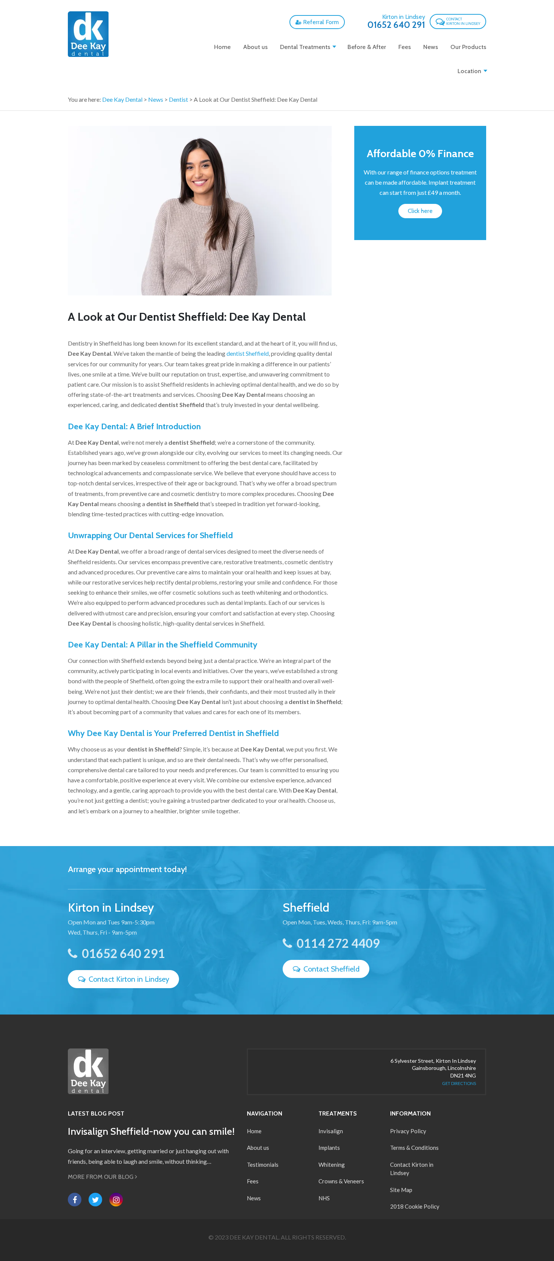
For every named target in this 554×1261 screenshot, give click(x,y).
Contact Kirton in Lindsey (128, 979)
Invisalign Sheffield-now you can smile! (151, 1131)
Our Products (468, 47)
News (430, 47)
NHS (324, 1198)
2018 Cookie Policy (414, 1206)
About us (255, 47)
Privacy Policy (408, 1131)
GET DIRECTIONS (459, 1083)
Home (222, 47)
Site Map (401, 1189)
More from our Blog (101, 1176)
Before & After (366, 47)
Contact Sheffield (330, 968)
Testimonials (263, 1164)
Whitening (331, 1164)
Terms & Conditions (414, 1147)
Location (469, 71)
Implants (329, 1147)
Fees (404, 47)
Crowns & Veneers (341, 1181)
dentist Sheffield (247, 353)
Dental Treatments (305, 47)
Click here (420, 210)
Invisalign (330, 1131)
